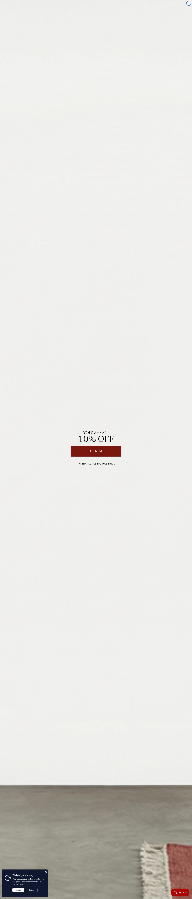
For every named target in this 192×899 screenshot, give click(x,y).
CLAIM (96, 451)
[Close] (46, 871)
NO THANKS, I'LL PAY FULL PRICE (96, 464)
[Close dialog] (188, 3)
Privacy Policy (18, 884)
